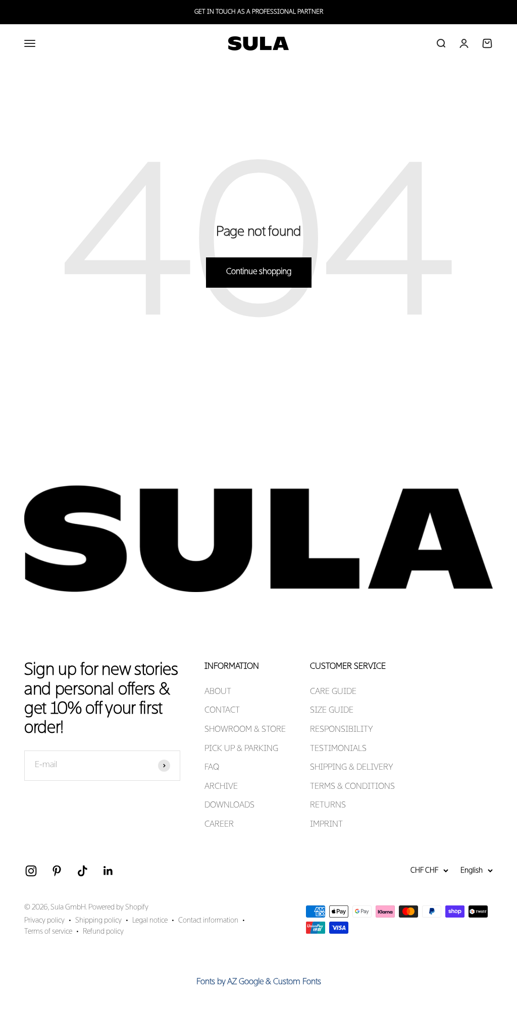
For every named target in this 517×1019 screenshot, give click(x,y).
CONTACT (222, 711)
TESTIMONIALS (338, 749)
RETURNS (328, 805)
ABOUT (217, 692)
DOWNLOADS (229, 805)
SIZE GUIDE (331, 711)
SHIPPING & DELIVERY (351, 768)
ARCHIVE (221, 787)
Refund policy (103, 931)
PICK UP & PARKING (241, 749)
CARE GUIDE (333, 692)
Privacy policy (44, 920)
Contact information (208, 920)
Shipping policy (98, 920)
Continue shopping (258, 272)
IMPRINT (326, 825)
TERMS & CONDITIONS (352, 787)
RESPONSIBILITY (341, 730)
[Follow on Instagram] (31, 871)
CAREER (219, 825)
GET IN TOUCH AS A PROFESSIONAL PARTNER (258, 12)
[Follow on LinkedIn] (108, 871)
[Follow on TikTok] (82, 871)
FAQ (211, 768)
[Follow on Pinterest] (57, 871)
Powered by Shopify (118, 907)
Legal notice (150, 920)
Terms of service (48, 931)
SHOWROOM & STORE (245, 730)
